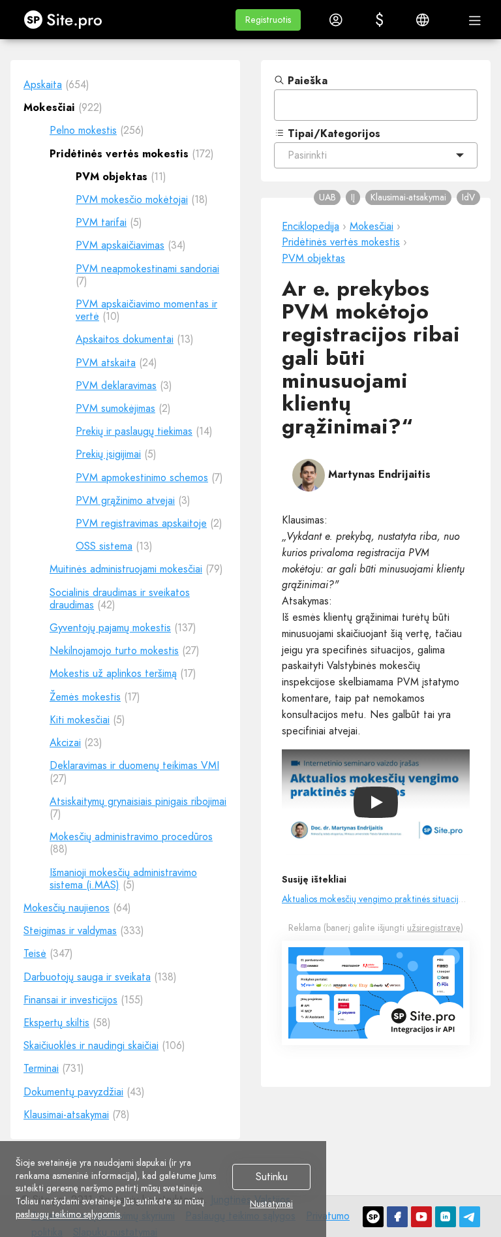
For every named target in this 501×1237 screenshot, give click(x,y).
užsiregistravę (434, 927)
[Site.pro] (373, 1216)
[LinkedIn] (445, 1216)
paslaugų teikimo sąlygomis (68, 1214)
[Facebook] (397, 1216)
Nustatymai (271, 1204)
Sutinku (272, 1177)
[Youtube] (421, 1216)
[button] (268, 20)
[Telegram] (469, 1216)
